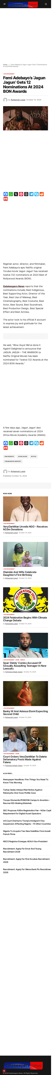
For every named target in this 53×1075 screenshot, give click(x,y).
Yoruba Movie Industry (13, 461)
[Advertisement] (26, 34)
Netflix (33, 456)
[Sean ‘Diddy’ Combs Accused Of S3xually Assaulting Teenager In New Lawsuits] (25, 645)
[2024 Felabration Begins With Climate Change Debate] (25, 599)
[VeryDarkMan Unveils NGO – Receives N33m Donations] (25, 508)
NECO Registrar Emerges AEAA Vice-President (25, 841)
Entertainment (9, 74)
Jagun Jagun (22, 456)
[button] (4, 4)
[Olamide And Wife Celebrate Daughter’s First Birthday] (25, 554)
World (22, 660)
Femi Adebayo (9, 456)
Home (5, 65)
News (17, 660)
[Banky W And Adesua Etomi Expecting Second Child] (25, 693)
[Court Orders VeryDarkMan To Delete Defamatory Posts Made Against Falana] (25, 738)
